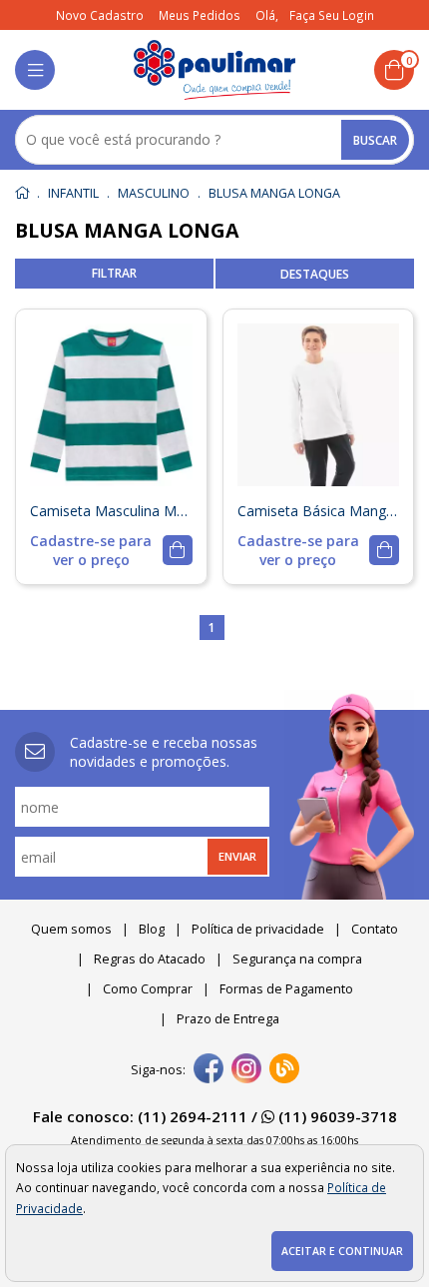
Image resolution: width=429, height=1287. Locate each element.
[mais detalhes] (111, 550)
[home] (215, 70)
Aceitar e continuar (342, 1251)
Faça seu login (331, 15)
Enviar (237, 856)
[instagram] (246, 1070)
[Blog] (284, 1070)
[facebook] (208, 1070)
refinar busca (114, 274)
